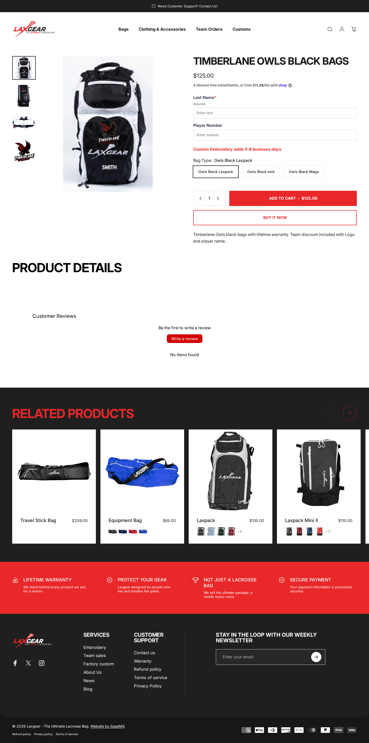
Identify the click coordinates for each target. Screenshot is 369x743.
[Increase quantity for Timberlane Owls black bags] (219, 198)
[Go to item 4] (24, 151)
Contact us (144, 652)
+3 (328, 531)
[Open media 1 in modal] (108, 124)
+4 (239, 531)
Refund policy (147, 669)
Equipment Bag (125, 520)
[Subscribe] (316, 657)
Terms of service (150, 677)
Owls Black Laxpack (215, 171)
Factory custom (98, 663)
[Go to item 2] (24, 95)
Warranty (142, 661)
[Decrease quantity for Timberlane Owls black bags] (199, 198)
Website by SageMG (108, 726)
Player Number (207, 125)
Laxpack (206, 520)
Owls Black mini (261, 171)
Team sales (94, 655)
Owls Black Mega (304, 171)
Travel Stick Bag (38, 520)
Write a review (184, 338)
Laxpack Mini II (301, 520)
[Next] (162, 133)
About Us (92, 672)
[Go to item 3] (24, 123)
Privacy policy (43, 734)
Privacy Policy (148, 685)
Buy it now (275, 217)
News (89, 680)
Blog (87, 689)
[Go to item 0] (24, 68)
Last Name (204, 97)
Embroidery (94, 647)
